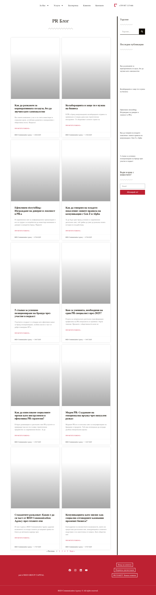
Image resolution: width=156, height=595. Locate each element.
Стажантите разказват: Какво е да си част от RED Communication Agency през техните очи (34, 518)
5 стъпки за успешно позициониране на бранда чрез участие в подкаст (32, 313)
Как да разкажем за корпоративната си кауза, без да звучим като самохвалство (33, 108)
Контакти (99, 5)
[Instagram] (75, 570)
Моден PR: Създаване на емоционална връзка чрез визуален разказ (86, 415)
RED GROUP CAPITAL (34, 575)
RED (60, 590)
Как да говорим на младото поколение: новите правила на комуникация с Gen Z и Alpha (83, 210)
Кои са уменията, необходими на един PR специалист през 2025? (84, 311)
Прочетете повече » (22, 128)
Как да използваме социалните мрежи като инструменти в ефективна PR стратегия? (32, 415)
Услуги (57, 5)
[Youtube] (86, 570)
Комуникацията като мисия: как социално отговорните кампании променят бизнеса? (85, 518)
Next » (72, 551)
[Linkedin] (80, 570)
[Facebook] (69, 570)
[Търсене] (142, 31)
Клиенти (87, 5)
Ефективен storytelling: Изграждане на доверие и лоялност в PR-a (35, 210)
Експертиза (73, 5)
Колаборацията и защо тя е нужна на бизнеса (85, 106)
